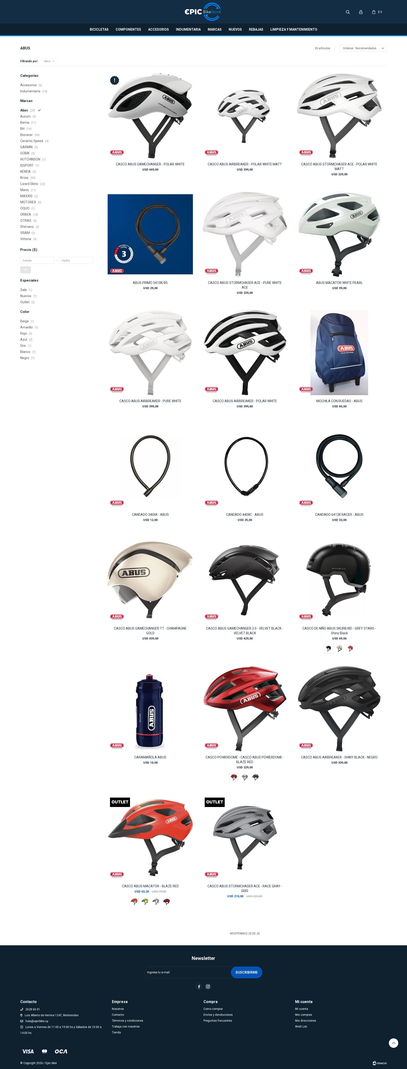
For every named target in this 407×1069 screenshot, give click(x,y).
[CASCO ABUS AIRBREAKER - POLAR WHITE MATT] (244, 115)
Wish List (301, 1026)
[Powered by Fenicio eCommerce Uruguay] (380, 1063)
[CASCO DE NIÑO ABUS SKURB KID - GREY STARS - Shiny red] (350, 648)
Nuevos (235, 29)
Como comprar (213, 1009)
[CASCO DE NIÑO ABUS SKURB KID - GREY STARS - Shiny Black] (339, 579)
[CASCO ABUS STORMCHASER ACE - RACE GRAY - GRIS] (244, 837)
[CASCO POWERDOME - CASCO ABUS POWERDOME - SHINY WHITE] (244, 777)
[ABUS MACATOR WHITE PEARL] (339, 234)
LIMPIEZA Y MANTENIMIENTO (293, 29)
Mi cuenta (301, 1009)
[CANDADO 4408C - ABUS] (244, 466)
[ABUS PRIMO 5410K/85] (150, 234)
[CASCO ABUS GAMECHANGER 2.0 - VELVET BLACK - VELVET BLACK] (244, 579)
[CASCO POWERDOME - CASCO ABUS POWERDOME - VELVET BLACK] (255, 777)
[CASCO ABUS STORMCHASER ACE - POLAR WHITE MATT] (339, 115)
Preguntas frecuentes (218, 1020)
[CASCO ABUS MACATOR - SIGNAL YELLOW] (145, 901)
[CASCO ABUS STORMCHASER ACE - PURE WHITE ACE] (244, 234)
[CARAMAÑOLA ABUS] (150, 708)
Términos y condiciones (127, 1020)
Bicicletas (99, 29)
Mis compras (303, 1014)
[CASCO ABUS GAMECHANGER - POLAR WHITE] (150, 115)
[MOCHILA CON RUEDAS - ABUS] (339, 352)
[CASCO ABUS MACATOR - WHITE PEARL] (155, 901)
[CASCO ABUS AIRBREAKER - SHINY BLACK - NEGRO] (339, 708)
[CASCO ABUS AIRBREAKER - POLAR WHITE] (244, 352)
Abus (47, 61)
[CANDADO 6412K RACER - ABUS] (339, 466)
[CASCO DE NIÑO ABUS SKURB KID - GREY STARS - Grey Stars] (339, 648)
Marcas (215, 29)
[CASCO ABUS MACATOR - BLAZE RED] (150, 837)
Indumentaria (188, 29)
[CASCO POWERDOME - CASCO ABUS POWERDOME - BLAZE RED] (244, 708)
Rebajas (256, 29)
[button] (348, 12)
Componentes (128, 29)
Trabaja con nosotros (126, 1026)
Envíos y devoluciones (218, 1014)
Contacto (118, 1014)
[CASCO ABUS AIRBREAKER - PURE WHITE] (150, 352)
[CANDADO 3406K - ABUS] (150, 466)
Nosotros (118, 1009)
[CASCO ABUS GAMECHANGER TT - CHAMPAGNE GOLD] (150, 579)
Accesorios (158, 29)
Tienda (116, 1032)
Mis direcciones (305, 1020)
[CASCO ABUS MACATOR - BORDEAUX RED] (166, 901)
